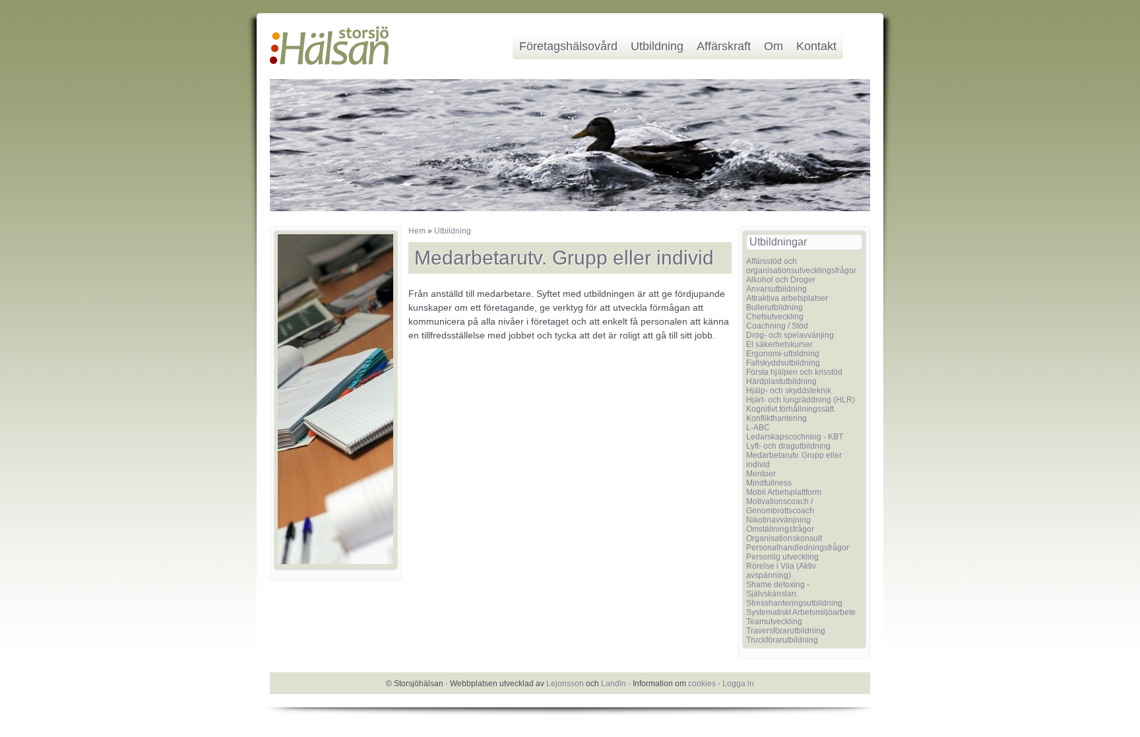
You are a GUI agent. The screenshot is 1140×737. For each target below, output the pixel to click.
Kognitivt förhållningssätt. (791, 409)
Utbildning (657, 46)
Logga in (738, 683)
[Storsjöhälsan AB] (329, 62)
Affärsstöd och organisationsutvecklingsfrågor (801, 266)
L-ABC (758, 427)
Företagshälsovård (568, 46)
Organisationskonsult (784, 538)
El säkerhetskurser (779, 344)
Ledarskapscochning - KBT (794, 436)
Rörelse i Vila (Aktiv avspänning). (781, 570)
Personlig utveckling (782, 556)
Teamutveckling (774, 621)
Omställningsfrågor (780, 529)
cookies (702, 683)
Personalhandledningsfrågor (797, 547)
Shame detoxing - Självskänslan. (777, 589)
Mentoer (761, 473)
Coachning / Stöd (777, 326)
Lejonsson (565, 683)
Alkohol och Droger (780, 279)
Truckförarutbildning (782, 640)
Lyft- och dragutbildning (788, 446)
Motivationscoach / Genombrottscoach (780, 506)
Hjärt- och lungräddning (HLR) (800, 399)
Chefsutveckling (775, 316)
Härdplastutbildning (781, 381)
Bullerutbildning (774, 307)
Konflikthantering (776, 418)
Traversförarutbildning (785, 630)
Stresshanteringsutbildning (794, 603)
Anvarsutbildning (776, 289)
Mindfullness (769, 483)
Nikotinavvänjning (778, 520)
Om (773, 46)
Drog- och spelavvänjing (790, 335)
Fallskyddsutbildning (783, 363)
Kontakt (816, 46)
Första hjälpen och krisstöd (794, 372)
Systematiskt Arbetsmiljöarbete (801, 612)
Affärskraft (724, 46)
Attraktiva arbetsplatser (787, 298)
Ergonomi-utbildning (782, 353)
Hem (417, 231)
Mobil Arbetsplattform (783, 492)
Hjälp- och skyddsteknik (788, 390)
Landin (613, 683)
